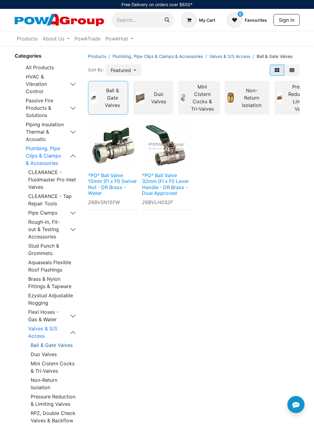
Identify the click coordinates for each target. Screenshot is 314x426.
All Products (40, 67)
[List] (292, 70)
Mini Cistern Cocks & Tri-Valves (53, 367)
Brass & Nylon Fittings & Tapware (49, 282)
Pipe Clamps (42, 213)
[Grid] (277, 70)
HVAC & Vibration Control (36, 84)
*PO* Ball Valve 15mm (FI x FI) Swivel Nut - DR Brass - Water (112, 184)
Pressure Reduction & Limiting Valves (53, 400)
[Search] (167, 20)
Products (97, 56)
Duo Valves (44, 354)
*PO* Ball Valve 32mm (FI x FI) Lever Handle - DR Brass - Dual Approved (165, 184)
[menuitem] (27, 38)
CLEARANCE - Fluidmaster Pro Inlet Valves (52, 179)
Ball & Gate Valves (52, 345)
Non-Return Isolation (44, 383)
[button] (123, 70)
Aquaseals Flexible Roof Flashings (49, 266)
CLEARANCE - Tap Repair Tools (50, 200)
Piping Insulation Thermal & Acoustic (45, 131)
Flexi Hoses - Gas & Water (43, 315)
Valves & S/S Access (42, 332)
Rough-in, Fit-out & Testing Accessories (44, 229)
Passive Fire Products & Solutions (39, 107)
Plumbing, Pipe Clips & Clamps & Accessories (43, 155)
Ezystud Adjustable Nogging (50, 299)
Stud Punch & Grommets (43, 249)
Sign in (286, 20)
